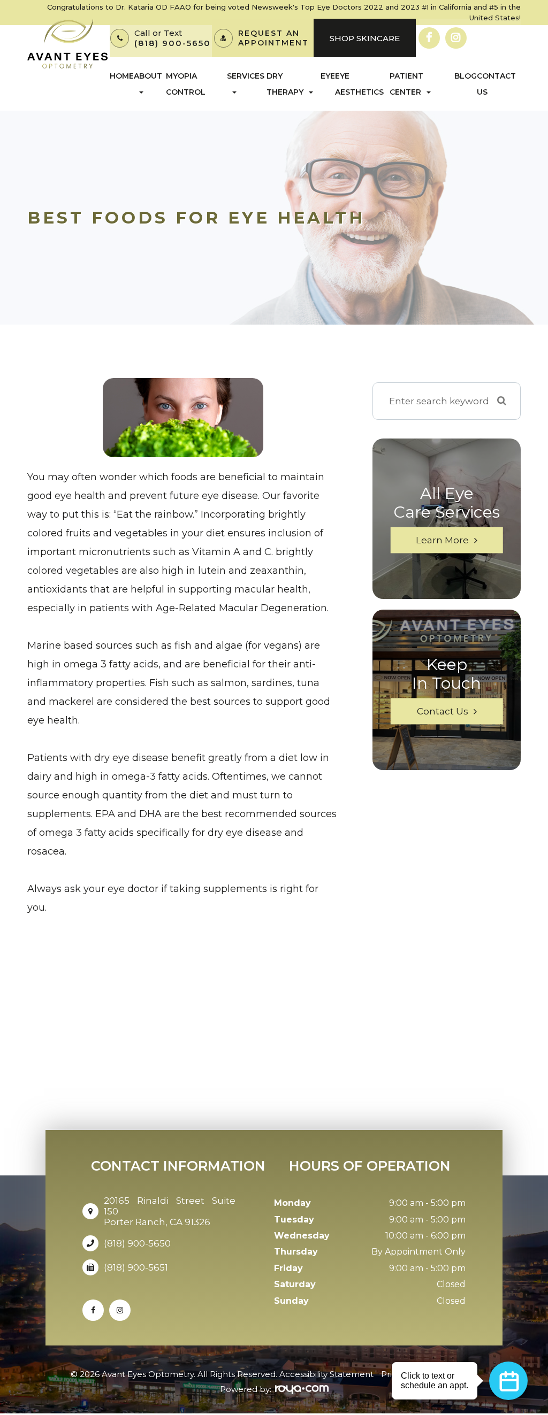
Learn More (442, 539)
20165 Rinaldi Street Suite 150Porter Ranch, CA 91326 (170, 1211)
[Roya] (302, 1389)
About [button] (148, 76)
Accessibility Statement (326, 1374)
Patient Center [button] (406, 84)
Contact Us (496, 84)
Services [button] (245, 76)
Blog (465, 76)
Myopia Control (186, 84)
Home (122, 76)
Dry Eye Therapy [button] (301, 84)
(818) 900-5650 (172, 43)
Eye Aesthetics (359, 84)
